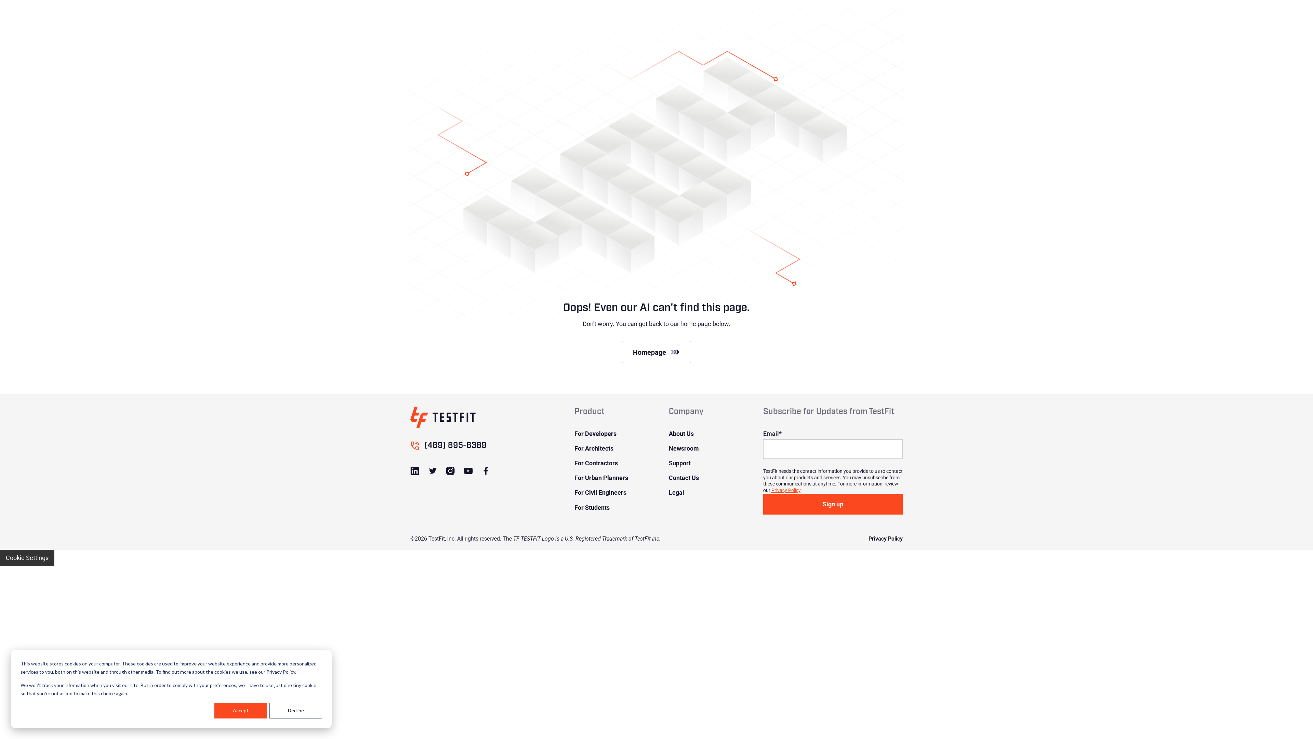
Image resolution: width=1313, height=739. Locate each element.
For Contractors (596, 463)
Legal (676, 492)
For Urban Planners (601, 478)
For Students (592, 507)
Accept (241, 710)
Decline (296, 710)
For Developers (595, 433)
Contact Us (684, 478)
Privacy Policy (785, 490)
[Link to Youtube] (468, 471)
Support (680, 463)
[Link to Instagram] (450, 471)
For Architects (593, 448)
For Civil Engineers (600, 492)
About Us (681, 433)
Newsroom (684, 448)
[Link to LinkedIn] (415, 471)
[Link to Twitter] (432, 471)
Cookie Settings (27, 558)
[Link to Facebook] (485, 471)
